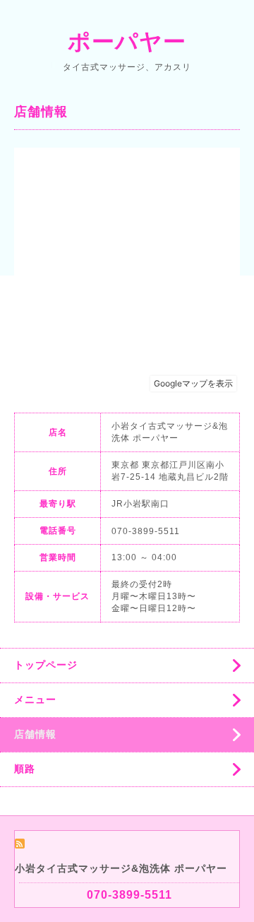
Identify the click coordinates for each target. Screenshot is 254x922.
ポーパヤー (127, 41)
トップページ (46, 664)
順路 (24, 768)
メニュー (35, 699)
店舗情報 (35, 734)
